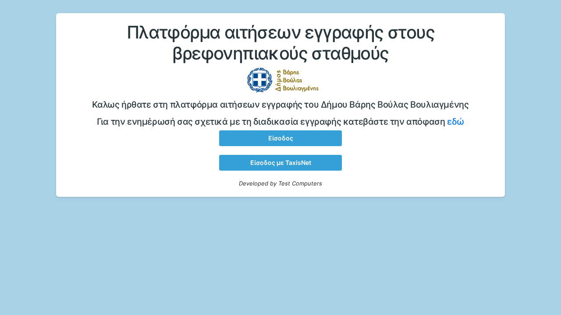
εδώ (455, 121)
